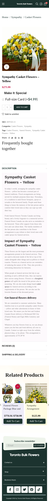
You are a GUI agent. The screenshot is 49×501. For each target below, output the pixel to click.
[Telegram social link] (22, 138)
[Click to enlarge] (6, 66)
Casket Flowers (33, 17)
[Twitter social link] (12, 138)
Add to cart (22, 107)
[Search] (37, 3)
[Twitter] (24, 489)
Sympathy (17, 17)
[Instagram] (17, 489)
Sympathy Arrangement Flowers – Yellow (35, 408)
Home (5, 17)
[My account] (41, 3)
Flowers (12, 182)
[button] (43, 471)
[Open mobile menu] (3, 3)
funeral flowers (25, 130)
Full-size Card (21, 99)
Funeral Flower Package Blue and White (12, 408)
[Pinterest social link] (15, 138)
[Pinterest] (31, 489)
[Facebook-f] (10, 489)
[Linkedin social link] (18, 138)
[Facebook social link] (9, 138)
